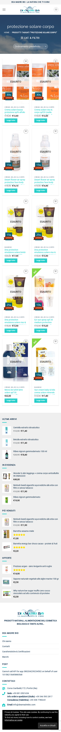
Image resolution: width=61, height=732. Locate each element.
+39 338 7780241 (38, 700)
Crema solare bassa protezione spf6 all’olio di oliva (15, 112)
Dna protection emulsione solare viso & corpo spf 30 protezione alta (15, 324)
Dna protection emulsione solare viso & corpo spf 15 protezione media (45, 254)
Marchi (5, 657)
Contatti (6, 646)
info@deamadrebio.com (24, 704)
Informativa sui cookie (13, 720)
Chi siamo (6, 641)
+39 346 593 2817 (44, 696)
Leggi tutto (11, 120)
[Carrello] (56, 9)
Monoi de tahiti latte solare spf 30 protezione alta (14, 392)
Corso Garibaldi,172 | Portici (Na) (22, 688)
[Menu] (4, 9)
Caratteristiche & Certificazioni (16, 651)
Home (6, 32)
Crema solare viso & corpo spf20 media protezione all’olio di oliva (43, 114)
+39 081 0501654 (21, 693)
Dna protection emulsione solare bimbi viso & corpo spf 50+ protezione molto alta (15, 254)
